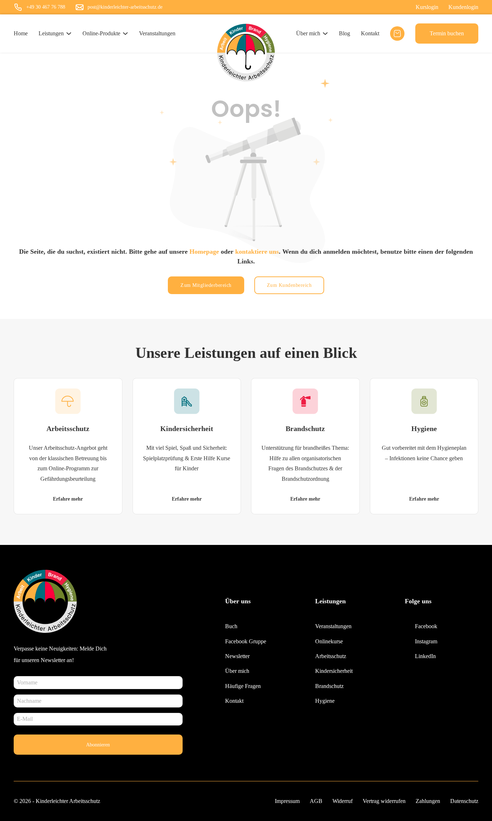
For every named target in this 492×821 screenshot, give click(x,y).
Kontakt (370, 33)
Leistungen (51, 33)
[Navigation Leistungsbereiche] (69, 33)
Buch (231, 626)
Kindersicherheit (186, 428)
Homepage (204, 251)
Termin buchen (447, 33)
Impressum (287, 801)
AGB (316, 801)
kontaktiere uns (257, 251)
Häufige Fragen (243, 686)
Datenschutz (464, 801)
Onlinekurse (329, 641)
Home (21, 33)
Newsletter (237, 656)
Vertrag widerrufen (384, 801)
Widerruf (342, 801)
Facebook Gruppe (245, 641)
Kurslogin (427, 7)
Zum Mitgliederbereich (206, 285)
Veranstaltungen (157, 33)
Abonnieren (98, 744)
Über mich (308, 33)
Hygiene (424, 428)
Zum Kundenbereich (289, 285)
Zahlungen (428, 801)
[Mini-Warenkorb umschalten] (397, 33)
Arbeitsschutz (67, 428)
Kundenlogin (463, 7)
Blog (344, 33)
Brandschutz (305, 428)
